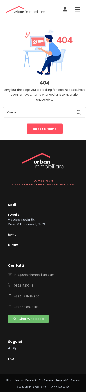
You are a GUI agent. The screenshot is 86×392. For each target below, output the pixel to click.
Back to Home (44, 129)
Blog (9, 380)
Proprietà (62, 380)
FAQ (11, 359)
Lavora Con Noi (25, 380)
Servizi (75, 380)
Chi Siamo (46, 380)
